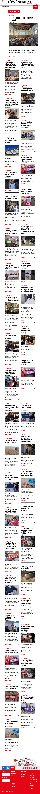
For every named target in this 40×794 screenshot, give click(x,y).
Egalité (29, 6)
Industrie (9, 438)
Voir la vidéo (8, 191)
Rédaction (13, 780)
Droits (8, 472)
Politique (21, 6)
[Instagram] (8, 768)
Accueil (12, 776)
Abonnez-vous (36, 7)
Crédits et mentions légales (7, 791)
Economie (24, 658)
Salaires (12, 6)
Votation (17, 6)
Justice (25, 6)
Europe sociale (26, 598)
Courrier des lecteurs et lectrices (13, 783)
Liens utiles (13, 786)
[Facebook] (4, 768)
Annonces (22, 776)
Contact (32, 785)
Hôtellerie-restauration (25, 623)
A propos (13, 778)
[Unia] (32, 788)
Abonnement (23, 774)
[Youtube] (12, 768)
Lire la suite (12, 56)
